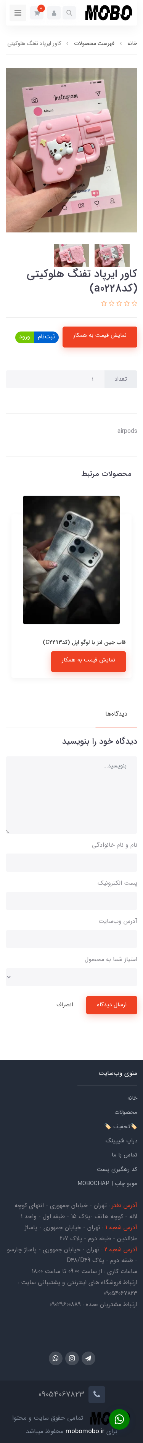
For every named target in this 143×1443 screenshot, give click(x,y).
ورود (24, 336)
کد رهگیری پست (117, 1169)
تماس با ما (124, 1155)
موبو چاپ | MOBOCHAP (107, 1183)
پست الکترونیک (117, 883)
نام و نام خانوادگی (114, 845)
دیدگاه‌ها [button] (116, 714)
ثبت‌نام (46, 336)
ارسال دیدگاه (112, 1004)
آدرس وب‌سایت (117, 921)
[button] (69, 12)
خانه (132, 1098)
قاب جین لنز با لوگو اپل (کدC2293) (84, 642)
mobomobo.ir (85, 1431)
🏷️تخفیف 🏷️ (120, 1126)
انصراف (64, 1004)
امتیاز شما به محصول (111, 959)
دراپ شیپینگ (121, 1140)
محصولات (125, 1112)
